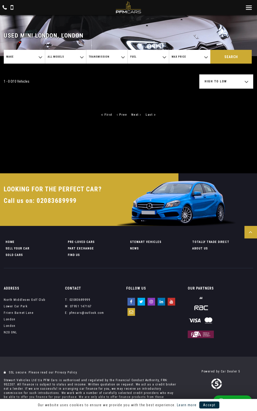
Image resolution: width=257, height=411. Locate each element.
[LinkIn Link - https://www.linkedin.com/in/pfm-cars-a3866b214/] (161, 302)
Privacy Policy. (66, 372)
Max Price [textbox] (179, 56)
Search (231, 57)
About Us (200, 248)
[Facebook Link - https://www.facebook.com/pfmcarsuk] (131, 302)
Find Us (74, 255)
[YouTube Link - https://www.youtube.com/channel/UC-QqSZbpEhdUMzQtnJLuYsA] (171, 302)
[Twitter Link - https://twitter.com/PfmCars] (141, 302)
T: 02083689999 (77, 300)
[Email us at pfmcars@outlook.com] (131, 312)
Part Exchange (81, 248)
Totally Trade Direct (210, 242)
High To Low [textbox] (216, 81)
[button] (250, 232)
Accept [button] (209, 405)
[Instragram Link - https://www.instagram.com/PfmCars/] (151, 302)
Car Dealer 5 (230, 371)
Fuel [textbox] (133, 56)
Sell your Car (17, 248)
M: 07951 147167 (78, 306)
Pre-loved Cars (81, 242)
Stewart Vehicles (145, 242)
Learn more (187, 405)
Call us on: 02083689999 (40, 200)
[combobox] (24, 57)
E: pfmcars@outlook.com (84, 313)
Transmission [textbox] (99, 56)
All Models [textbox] (56, 56)
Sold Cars (14, 255)
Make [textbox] (10, 56)
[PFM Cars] (128, 7)
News (134, 248)
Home (10, 242)
